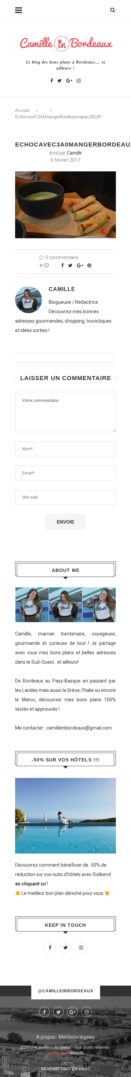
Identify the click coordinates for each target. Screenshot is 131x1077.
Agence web (57, 1053)
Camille (74, 153)
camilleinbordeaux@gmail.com (79, 728)
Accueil (22, 110)
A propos (45, 1037)
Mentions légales (77, 1037)
